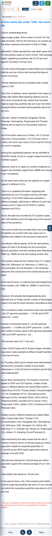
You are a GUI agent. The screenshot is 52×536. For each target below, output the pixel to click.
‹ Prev (10, 532)
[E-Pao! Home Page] (6, 3)
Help (6, 524)
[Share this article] (29, 532)
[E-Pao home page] (22, 532)
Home (14, 17)
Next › (42, 532)
